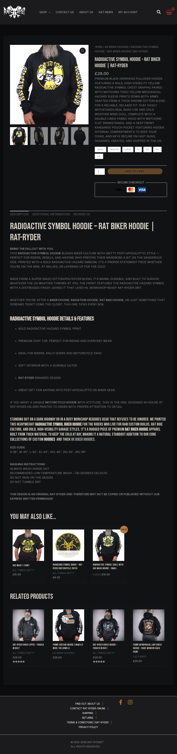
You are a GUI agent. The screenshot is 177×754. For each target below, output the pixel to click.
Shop (43, 12)
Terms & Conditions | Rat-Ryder (88, 722)
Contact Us (65, 12)
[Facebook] (120, 702)
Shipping (87, 713)
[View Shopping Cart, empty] (169, 12)
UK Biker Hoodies (116, 46)
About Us (86, 12)
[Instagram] (130, 702)
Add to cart (134, 171)
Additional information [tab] (51, 214)
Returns (87, 717)
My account (128, 12)
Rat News (106, 12)
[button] (48, 12)
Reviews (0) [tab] (81, 214)
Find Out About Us (87, 703)
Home (98, 46)
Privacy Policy (88, 727)
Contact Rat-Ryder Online (87, 708)
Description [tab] (19, 214)
